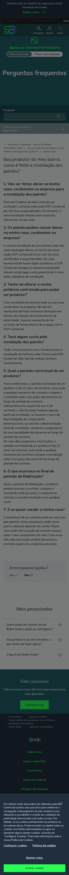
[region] (34, 834)
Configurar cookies (15, 845)
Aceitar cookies (34, 868)
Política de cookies (44, 845)
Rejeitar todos (34, 857)
